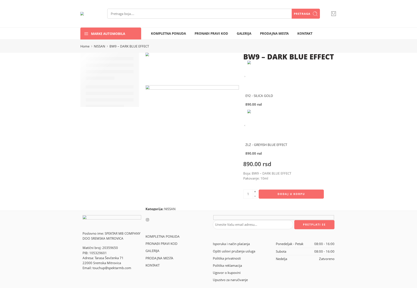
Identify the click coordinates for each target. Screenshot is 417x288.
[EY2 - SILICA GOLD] (245, 76)
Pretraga (302, 14)
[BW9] (162, 69)
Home (84, 46)
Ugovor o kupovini (227, 273)
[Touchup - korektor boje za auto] (88, 13)
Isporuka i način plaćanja (231, 244)
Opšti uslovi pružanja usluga (234, 251)
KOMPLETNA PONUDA (168, 33)
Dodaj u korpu (291, 194)
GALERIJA (244, 33)
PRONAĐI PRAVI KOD (211, 33)
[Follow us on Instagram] (147, 220)
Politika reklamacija (227, 265)
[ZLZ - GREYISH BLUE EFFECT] (245, 125)
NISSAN (99, 46)
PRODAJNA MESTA (274, 33)
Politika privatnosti (227, 258)
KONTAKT (305, 33)
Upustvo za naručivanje (230, 280)
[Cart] (334, 14)
